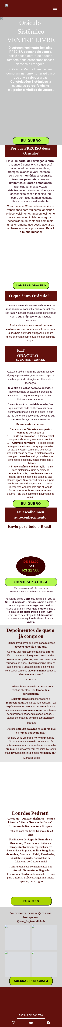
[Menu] (55, 8)
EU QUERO (31, 141)
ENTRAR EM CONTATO (31, 1015)
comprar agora (31, 582)
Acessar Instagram (31, 981)
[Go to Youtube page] (31, 1022)
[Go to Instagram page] (13, 1022)
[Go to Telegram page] (48, 1022)
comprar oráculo (31, 285)
